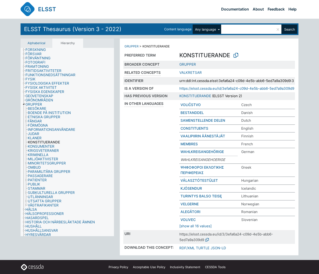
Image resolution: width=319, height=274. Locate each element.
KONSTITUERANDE (195, 96)
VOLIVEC (188, 219)
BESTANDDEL (192, 112)
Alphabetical (36, 43)
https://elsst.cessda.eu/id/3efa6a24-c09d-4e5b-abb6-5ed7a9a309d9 (236, 88)
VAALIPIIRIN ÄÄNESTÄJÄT (203, 136)
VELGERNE (190, 204)
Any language (206, 29)
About (258, 9)
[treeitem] (37, 50)
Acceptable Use (149, 267)
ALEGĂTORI (190, 212)
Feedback (276, 9)
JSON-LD (218, 248)
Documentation (235, 9)
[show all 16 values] (195, 226)
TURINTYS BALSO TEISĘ (201, 196)
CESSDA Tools (215, 267)
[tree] (67, 142)
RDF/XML (187, 248)
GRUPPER (131, 46)
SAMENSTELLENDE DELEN (203, 120)
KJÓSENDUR (191, 188)
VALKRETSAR (190, 72)
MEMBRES (189, 144)
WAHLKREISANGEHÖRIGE (202, 151)
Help (292, 9)
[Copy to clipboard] (236, 55)
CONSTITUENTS (194, 128)
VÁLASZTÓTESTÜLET (199, 180)
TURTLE (202, 248)
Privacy (118, 267)
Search (289, 29)
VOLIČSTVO (191, 105)
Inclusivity (185, 267)
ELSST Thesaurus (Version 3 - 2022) (72, 29)
